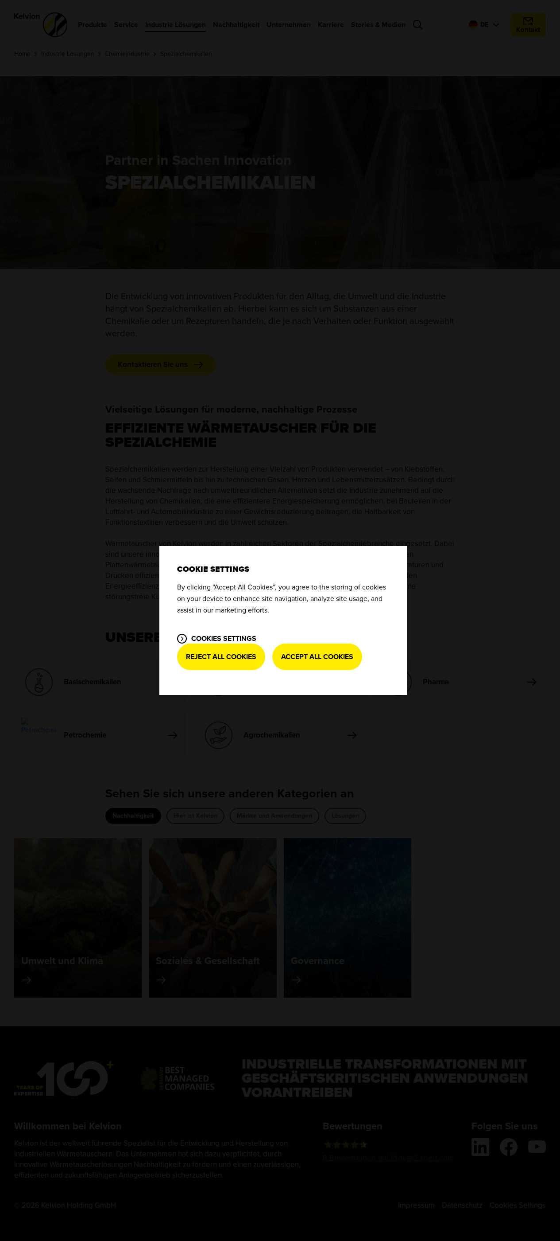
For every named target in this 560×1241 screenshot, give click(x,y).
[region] (283, 620)
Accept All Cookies (317, 656)
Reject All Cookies (221, 656)
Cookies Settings (223, 638)
